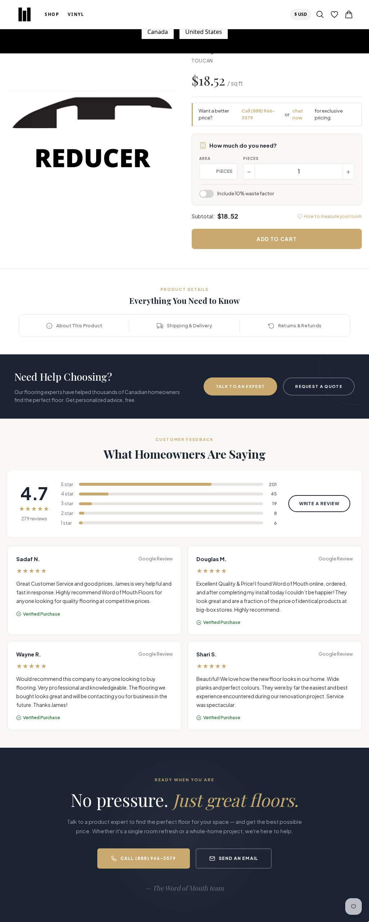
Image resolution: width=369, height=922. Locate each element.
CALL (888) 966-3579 (148, 858)
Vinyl (76, 14)
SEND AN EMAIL (238, 858)
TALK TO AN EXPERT (240, 386)
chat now (297, 114)
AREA (204, 158)
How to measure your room (333, 216)
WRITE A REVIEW (319, 503)
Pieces (251, 158)
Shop (52, 14)
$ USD (302, 14)
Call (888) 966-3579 (258, 114)
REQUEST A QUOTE (318, 386)
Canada (157, 32)
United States (203, 32)
